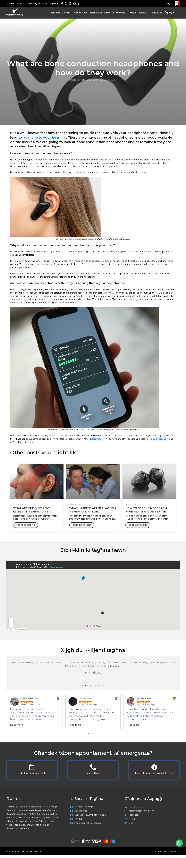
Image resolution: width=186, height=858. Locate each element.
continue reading (25, 525)
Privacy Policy (160, 851)
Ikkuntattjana (93, 773)
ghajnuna (157, 12)
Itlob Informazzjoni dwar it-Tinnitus (154, 773)
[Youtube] (74, 3)
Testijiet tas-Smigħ (59, 12)
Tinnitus (131, 12)
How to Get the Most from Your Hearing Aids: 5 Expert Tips (146, 512)
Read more (16, 724)
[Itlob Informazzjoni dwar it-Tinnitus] (154, 767)
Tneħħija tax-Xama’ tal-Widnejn (107, 12)
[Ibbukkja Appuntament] (32, 767)
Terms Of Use (174, 851)
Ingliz (169, 3)
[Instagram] (70, 3)
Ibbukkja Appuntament (32, 773)
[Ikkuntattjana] (93, 767)
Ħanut (142, 12)
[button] (82, 685)
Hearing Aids (79, 12)
